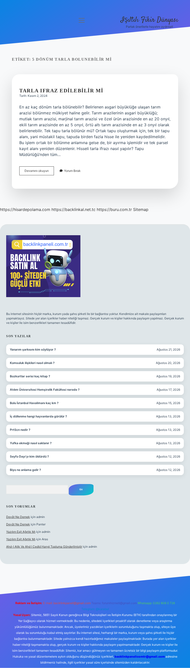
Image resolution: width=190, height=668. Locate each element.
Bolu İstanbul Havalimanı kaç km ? (34, 403)
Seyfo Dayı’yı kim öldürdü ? (29, 456)
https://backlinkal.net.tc (73, 209)
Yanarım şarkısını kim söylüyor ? (33, 349)
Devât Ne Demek (18, 517)
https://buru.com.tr (114, 209)
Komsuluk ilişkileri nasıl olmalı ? (32, 363)
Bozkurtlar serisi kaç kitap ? (30, 376)
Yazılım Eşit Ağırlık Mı (20, 532)
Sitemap (140, 209)
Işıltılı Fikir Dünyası (149, 20)
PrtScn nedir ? (20, 430)
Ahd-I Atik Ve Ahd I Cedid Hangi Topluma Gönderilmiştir (44, 546)
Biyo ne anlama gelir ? (25, 470)
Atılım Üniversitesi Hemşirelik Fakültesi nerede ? (45, 389)
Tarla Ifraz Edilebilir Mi (61, 91)
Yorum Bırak (72, 171)
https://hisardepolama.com (25, 209)
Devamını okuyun (39, 172)
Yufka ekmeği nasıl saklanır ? (31, 443)
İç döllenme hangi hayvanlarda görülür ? (38, 416)
